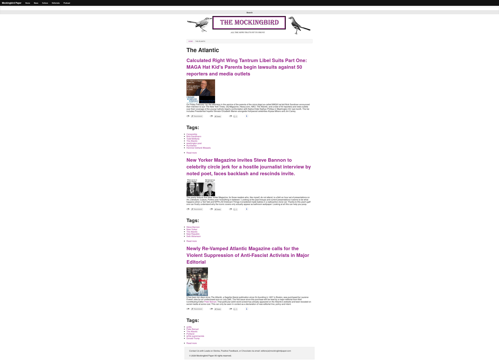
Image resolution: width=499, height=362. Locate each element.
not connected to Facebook (187, 116)
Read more (191, 152)
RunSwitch (191, 145)
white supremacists (195, 335)
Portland (190, 333)
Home (27, 3)
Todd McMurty (192, 138)
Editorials (56, 3)
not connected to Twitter (211, 116)
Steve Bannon (193, 226)
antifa (189, 326)
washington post (194, 143)
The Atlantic (200, 41)
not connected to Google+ (230, 116)
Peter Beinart (210, 301)
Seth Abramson (193, 236)
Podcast (67, 3)
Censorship (191, 134)
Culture (45, 3)
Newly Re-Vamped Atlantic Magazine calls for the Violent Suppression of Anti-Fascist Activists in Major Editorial (247, 255)
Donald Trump (193, 338)
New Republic (193, 233)
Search (250, 12)
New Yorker (191, 229)
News (36, 3)
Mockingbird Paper (11, 2)
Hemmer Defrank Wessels (198, 147)
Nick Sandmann (193, 136)
